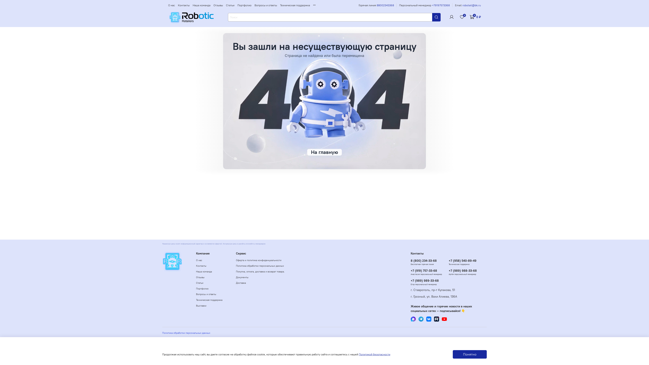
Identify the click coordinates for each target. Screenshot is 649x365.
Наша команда (201, 5)
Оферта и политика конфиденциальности (258, 260)
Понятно (469, 354)
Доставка (241, 282)
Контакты (184, 5)
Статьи (230, 5)
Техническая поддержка (295, 5)
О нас (171, 5)
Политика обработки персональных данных (260, 265)
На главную (324, 152)
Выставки (201, 305)
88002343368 (385, 5)
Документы (242, 277)
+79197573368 (441, 5)
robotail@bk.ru (471, 5)
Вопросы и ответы (266, 5)
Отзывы (218, 5)
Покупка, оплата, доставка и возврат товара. (260, 271)
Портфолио (244, 5)
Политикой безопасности (374, 354)
